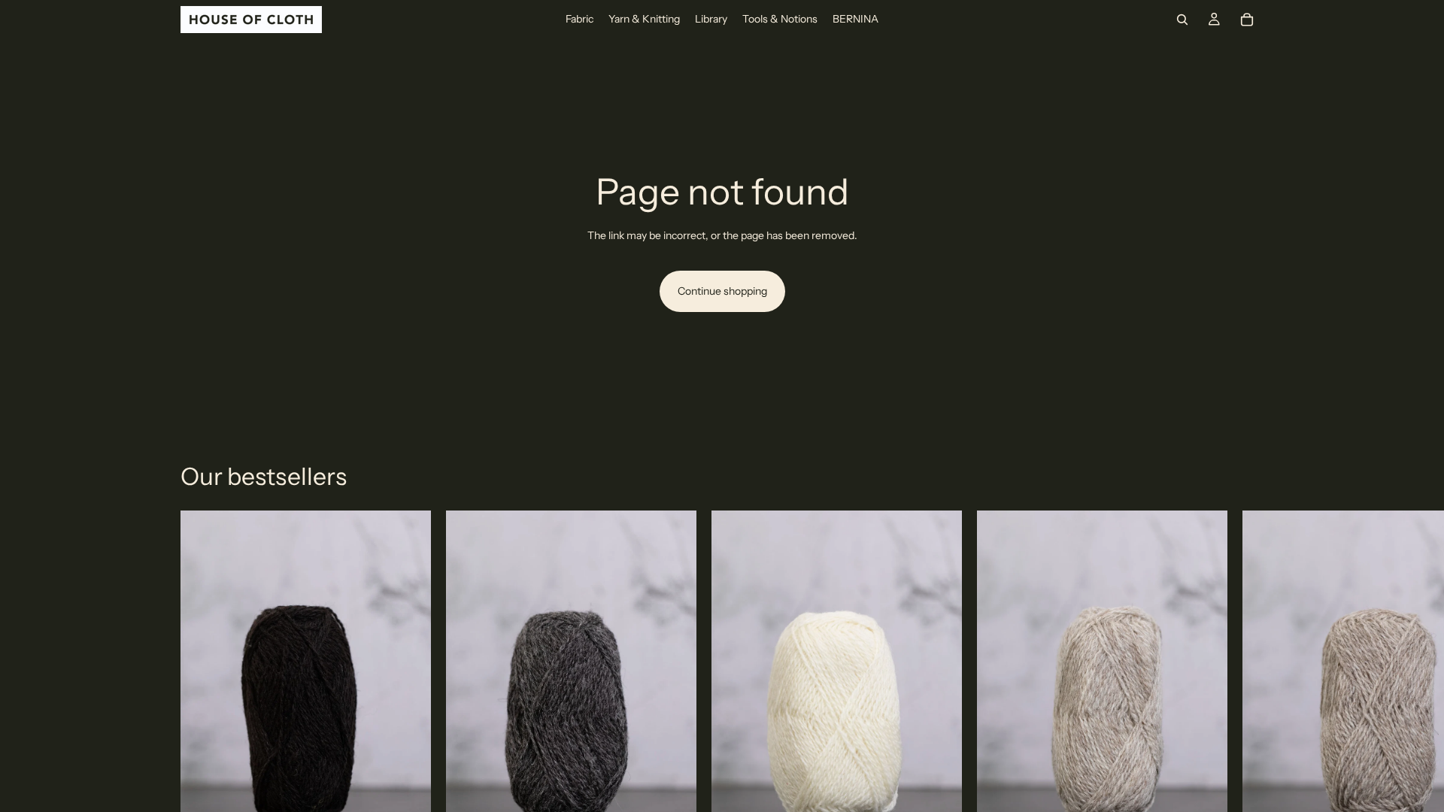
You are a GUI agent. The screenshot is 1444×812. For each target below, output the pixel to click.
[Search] (1182, 19)
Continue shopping (722, 291)
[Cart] (1247, 19)
